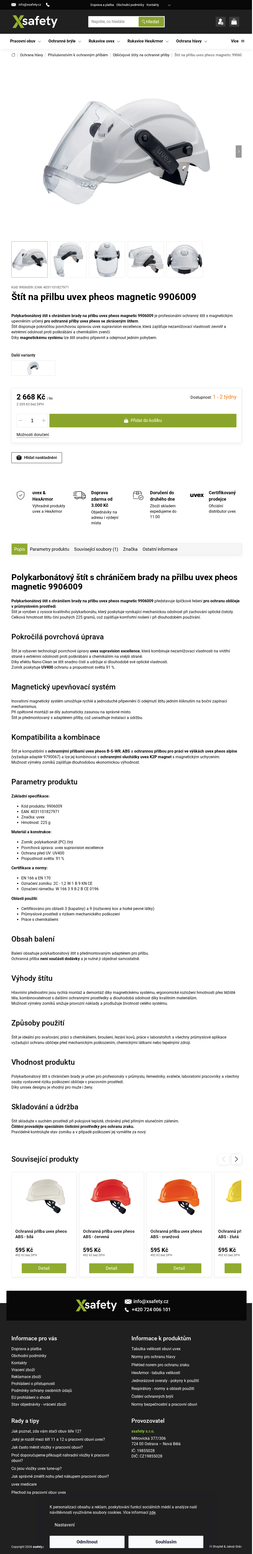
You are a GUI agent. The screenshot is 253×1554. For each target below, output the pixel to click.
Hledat (152, 21)
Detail (44, 1268)
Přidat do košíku (146, 420)
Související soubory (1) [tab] (96, 549)
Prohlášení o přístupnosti (33, 1383)
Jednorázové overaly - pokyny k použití (165, 1380)
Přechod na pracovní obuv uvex (38, 1492)
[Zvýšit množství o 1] (43, 420)
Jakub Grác (234, 1546)
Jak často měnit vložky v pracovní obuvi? (47, 1447)
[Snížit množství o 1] (20, 420)
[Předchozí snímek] (14, 151)
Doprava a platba (102, 5)
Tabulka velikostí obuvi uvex (156, 1348)
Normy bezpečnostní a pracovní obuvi (164, 1404)
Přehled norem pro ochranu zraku (160, 1365)
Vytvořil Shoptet (212, 1546)
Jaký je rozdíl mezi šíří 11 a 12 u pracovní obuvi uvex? (58, 1439)
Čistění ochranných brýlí (152, 1396)
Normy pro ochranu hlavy (153, 1356)
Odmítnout (87, 1541)
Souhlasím (166, 1541)
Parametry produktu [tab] (49, 549)
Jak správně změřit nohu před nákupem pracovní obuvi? (60, 1476)
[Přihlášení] (221, 22)
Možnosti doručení (33, 434)
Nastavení (65, 1524)
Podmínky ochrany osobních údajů (41, 1390)
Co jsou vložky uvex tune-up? (36, 1468)
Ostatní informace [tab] (160, 549)
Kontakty (153, 5)
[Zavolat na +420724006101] (49, 5)
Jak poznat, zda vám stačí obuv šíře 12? (46, 1431)
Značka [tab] (130, 549)
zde (152, 1512)
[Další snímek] (239, 151)
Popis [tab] (19, 549)
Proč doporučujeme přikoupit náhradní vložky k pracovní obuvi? (60, 1458)
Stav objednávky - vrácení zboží (38, 1404)
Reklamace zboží (26, 1376)
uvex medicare (24, 1484)
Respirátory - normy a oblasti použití (162, 1388)
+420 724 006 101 (150, 1309)
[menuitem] (25, 41)
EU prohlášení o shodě (30, 1397)
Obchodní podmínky (130, 5)
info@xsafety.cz (151, 1301)
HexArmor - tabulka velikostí (155, 1372)
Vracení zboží (23, 1369)
